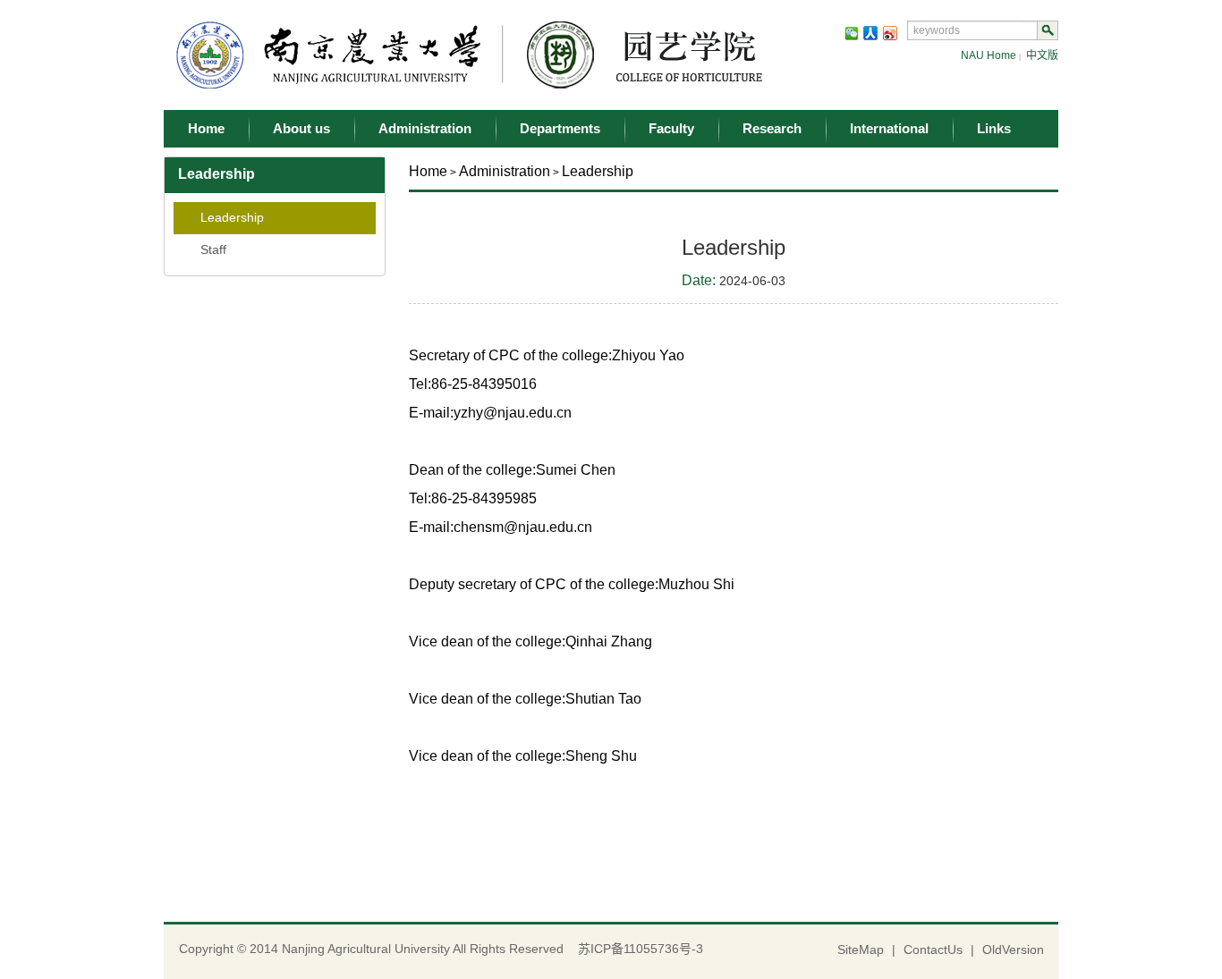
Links (994, 128)
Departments (560, 128)
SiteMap (860, 949)
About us (301, 128)
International (889, 128)
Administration (424, 128)
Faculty (671, 128)
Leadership (232, 217)
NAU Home (988, 55)
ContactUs (933, 949)
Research (772, 128)
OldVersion (1013, 949)
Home (206, 128)
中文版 (1042, 55)
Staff (213, 249)
